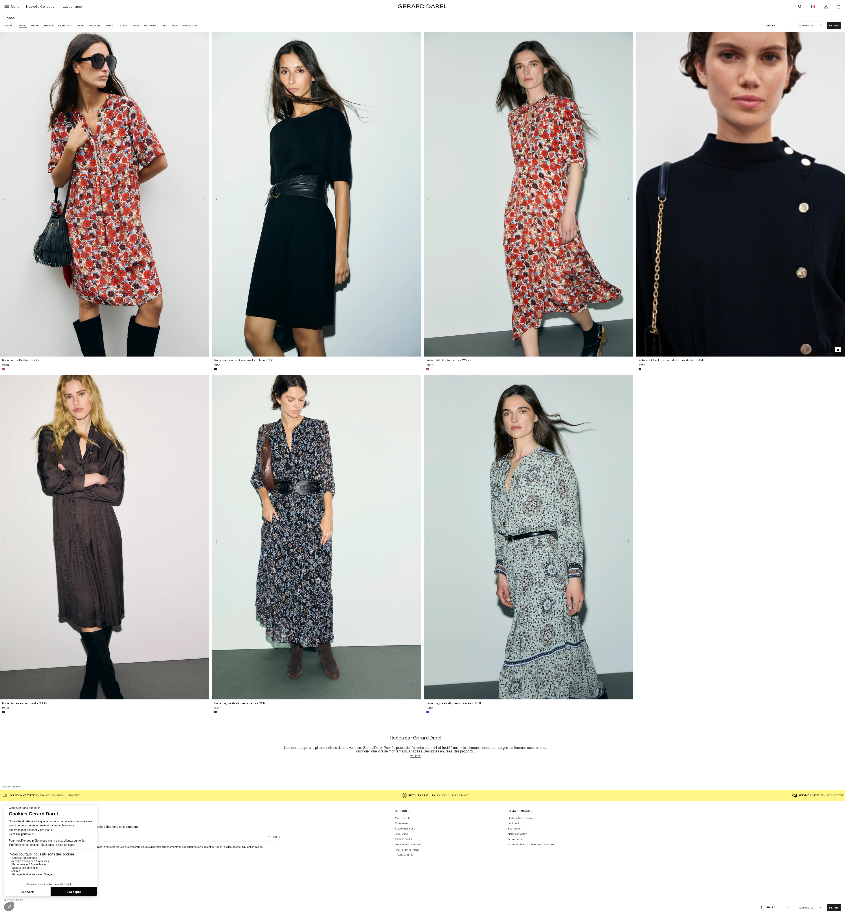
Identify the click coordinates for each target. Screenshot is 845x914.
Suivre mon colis (405, 828)
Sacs (175, 25)
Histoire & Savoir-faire (521, 818)
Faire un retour (404, 823)
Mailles (79, 25)
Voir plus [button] (415, 755)
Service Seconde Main (408, 844)
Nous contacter (517, 834)
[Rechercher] (800, 6)
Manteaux (150, 25)
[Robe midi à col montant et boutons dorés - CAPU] (740, 194)
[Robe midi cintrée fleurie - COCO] (528, 194)
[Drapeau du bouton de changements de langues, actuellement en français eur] (813, 6)
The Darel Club (404, 855)
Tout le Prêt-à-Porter (407, 849)
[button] (834, 25)
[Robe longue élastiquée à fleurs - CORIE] (316, 537)
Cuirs (164, 25)
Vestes (35, 25)
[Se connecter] (826, 6)
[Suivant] (204, 198)
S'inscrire (274, 837)
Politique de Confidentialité (128, 846)
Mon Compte (403, 818)
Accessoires (190, 25)
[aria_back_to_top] (761, 907)
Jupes (136, 25)
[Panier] (839, 6)
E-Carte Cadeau (404, 839)
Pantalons (95, 25)
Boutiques (514, 828)
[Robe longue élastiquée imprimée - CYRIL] (528, 537)
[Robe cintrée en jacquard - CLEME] (104, 537)
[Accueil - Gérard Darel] (422, 6)
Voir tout (9, 25)
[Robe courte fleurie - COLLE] (104, 194)
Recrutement (516, 839)
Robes (23, 25)
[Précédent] (4, 198)
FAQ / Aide (401, 834)
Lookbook (514, 823)
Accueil (6, 786)
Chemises (64, 25)
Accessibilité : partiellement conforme (531, 844)
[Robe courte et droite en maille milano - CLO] (316, 194)
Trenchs (49, 25)
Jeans (109, 25)
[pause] (838, 349)
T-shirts (122, 25)
